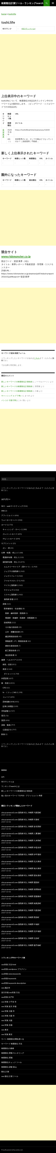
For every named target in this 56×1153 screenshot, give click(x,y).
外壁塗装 (5, 678)
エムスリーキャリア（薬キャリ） (17, 567)
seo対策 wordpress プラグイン (14, 969)
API (2, 777)
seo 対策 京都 (6, 1025)
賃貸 (3, 720)
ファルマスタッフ (11, 580)
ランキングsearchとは (10, 786)
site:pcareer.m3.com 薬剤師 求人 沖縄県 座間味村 (21, 889)
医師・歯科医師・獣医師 (15, 613)
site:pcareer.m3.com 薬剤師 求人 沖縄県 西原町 (20, 917)
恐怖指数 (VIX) (8, 702)
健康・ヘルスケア (8, 660)
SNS (3, 511)
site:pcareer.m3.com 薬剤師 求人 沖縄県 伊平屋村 (21, 854)
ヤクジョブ (8, 590)
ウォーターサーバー (9, 520)
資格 (4, 604)
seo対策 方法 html (8, 964)
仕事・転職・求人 (8, 553)
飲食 (3, 734)
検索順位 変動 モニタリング (12, 1053)
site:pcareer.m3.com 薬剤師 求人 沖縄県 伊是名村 (21, 847)
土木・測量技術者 (12, 632)
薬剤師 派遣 (8, 599)
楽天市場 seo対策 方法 (10, 992)
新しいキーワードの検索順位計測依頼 (16, 382)
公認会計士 (7, 729)
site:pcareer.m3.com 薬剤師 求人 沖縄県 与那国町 (21, 812)
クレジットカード (10, 534)
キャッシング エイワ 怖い (11, 396)
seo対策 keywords (8, 978)
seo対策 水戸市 (7, 997)
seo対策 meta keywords (11, 974)
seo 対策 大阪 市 (8, 1011)
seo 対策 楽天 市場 (8, 1006)
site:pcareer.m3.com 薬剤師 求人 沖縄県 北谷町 (20, 938)
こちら (37, 488)
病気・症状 (7, 664)
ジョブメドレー (10, 576)
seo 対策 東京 (6, 1034)
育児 (3, 716)
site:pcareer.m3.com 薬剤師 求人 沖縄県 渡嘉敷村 (21, 896)
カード (4, 525)
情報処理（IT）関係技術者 (16, 641)
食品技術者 (9, 655)
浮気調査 (5, 711)
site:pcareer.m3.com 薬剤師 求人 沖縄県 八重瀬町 (21, 833)
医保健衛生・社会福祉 (13, 608)
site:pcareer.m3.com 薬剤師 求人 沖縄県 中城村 (20, 924)
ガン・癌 (6, 548)
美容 (4, 669)
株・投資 (5, 683)
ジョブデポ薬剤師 (11, 571)
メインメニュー (53, 3)
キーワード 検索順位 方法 (11, 1044)
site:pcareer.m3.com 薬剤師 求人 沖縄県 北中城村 (21, 931)
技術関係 (7, 622)
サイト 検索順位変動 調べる (12, 1039)
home (3, 14)
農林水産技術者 (11, 646)
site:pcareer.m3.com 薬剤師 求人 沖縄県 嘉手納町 (21, 945)
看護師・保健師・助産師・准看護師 (19, 618)
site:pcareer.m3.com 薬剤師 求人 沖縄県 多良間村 (21, 826)
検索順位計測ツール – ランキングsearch (22, 3)
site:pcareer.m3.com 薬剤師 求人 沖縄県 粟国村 (20, 882)
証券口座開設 (8, 706)
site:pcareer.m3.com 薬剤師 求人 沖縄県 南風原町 (21, 903)
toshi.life (12, 14)
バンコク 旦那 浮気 (9, 400)
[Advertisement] (28, 62)
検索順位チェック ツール (11, 1062)
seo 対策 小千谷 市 (8, 1002)
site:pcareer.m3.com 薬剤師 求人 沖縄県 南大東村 (21, 868)
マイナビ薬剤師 (10, 585)
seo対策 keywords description (13, 983)
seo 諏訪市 (5, 988)
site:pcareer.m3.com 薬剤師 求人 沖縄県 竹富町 (20, 819)
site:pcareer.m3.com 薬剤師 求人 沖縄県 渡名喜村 (21, 875)
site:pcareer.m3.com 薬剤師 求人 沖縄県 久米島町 (21, 840)
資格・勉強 (5, 725)
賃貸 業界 (3, 133)
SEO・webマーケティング (12, 506)
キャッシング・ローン (12, 529)
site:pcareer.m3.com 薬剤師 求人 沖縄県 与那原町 (21, 910)
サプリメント (6, 543)
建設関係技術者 (11, 636)
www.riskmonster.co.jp (16, 256)
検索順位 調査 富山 (9, 1067)
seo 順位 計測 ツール (9, 1076)
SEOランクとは (28, 29)
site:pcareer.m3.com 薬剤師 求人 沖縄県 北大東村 (21, 861)
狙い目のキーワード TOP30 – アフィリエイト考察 (21, 795)
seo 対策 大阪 (6, 1020)
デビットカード (9, 539)
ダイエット (8, 674)
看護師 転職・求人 (10, 557)
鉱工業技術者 (10, 650)
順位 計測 (5, 1071)
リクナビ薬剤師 (10, 594)
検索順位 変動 (7, 1058)
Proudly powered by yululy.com (12, 1150)
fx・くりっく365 (9, 692)
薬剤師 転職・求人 (10, 562)
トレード (6, 697)
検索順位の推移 (7, 1048)
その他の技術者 (11, 627)
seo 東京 (4, 1030)
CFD (4, 688)
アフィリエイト (7, 515)
